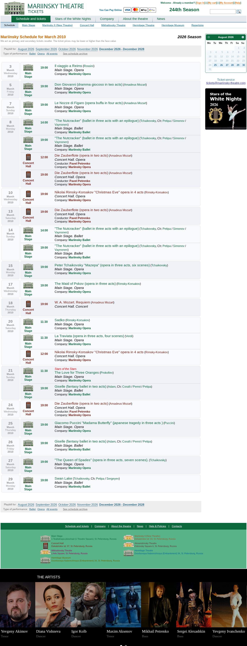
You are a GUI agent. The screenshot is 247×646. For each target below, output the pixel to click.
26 (221, 65)
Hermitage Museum (173, 25)
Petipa (167, 120)
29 (238, 65)
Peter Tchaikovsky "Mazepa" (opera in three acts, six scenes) (102, 265)
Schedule (9, 25)
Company (107, 19)
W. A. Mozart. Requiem (72, 302)
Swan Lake (63, 478)
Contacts (177, 526)
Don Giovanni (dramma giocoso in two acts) (88, 84)
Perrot (137, 386)
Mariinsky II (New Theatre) (57, 25)
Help (237, 2)
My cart (212, 2)
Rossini (88, 66)
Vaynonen (61, 124)
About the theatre (135, 19)
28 (232, 65)
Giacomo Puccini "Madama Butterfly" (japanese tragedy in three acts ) (109, 423)
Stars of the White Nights (73, 19)
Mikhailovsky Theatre (113, 25)
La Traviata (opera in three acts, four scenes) (89, 336)
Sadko (60, 320)
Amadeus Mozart (135, 84)
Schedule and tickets (31, 19)
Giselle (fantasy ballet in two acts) (80, 386)
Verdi (129, 336)
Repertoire (197, 25)
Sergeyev (113, 478)
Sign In (200, 2)
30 (243, 65)
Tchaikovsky (148, 120)
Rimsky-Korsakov (156, 192)
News (161, 19)
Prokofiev (107, 372)
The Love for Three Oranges (77, 372)
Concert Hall (87, 25)
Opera (41, 53)
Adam (112, 386)
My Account (226, 2)
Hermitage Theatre (143, 25)
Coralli (126, 386)
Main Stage (28, 25)
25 (215, 65)
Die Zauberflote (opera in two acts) (81, 155)
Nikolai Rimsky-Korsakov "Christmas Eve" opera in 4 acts (99, 192)
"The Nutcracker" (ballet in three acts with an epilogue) (97, 121)
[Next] (243, 37)
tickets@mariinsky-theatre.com (226, 83)
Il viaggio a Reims (68, 66)
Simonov (178, 120)
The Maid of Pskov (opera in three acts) (85, 284)
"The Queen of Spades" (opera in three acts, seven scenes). (101, 460)
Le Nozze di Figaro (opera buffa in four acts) (89, 103)
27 (227, 65)
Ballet (32, 53)
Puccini (169, 423)
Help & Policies (157, 526)
